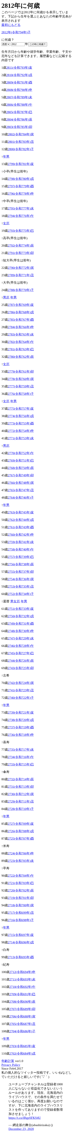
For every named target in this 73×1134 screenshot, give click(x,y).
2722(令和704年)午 (21, 875)
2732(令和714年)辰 (21, 779)
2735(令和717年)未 (21, 749)
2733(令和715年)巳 (21, 764)
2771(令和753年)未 (21, 438)
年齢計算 (7, 1061)
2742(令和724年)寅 (21, 683)
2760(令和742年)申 (21, 534)
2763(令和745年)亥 (21, 512)
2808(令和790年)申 (19, 90)
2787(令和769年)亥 (21, 305)
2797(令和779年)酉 (21, 186)
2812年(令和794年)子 (16, 32)
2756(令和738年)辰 (21, 564)
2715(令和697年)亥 (21, 935)
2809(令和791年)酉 (19, 82)
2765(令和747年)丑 (21, 490)
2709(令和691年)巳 (22, 994)
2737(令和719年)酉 (21, 727)
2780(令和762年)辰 (21, 356)
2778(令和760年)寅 (21, 379)
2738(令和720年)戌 (21, 720)
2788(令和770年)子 (21, 290)
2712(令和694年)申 (22, 972)
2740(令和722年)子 (21, 697)
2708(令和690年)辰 (22, 1001)
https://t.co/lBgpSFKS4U (25, 1118)
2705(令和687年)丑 (22, 1024)
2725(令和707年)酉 (21, 838)
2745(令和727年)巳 (21, 653)
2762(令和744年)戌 (21, 520)
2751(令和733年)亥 (21, 609)
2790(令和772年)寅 (21, 268)
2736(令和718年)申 (21, 735)
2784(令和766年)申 (21, 327)
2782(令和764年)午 (21, 342)
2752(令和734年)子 (21, 594)
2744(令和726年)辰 (21, 660)
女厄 (6, 223)
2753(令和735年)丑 (21, 586)
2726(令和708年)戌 (21, 831)
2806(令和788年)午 (19, 104)
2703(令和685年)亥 (22, 1046)
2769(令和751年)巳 (21, 460)
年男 (6, 156)
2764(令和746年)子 (21, 497)
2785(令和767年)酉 (21, 319)
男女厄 (15, 601)
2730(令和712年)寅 (21, 794)
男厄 (6, 297)
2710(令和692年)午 (22, 987)
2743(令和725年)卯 (21, 668)
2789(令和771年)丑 (21, 275)
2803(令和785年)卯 (19, 127)
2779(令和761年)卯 (21, 371)
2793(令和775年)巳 (21, 230)
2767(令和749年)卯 (21, 475)
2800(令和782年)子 (21, 149)
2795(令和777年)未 (21, 208)
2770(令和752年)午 (21, 453)
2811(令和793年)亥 (19, 67)
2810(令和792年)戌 (19, 75)
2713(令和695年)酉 (21, 957)
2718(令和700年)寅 (21, 905)
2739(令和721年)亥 (21, 712)
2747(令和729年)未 (21, 638)
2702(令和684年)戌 (22, 1053)
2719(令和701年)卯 (21, 898)
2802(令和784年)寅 (21, 134)
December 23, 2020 (21, 1129)
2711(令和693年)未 (22, 979)
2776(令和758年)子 (21, 394)
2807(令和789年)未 (19, 97)
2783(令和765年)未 (21, 334)
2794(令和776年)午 (21, 216)
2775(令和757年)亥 (21, 408)
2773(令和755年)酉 (21, 423)
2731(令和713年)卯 (21, 786)
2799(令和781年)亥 (21, 164)
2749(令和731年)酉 (21, 623)
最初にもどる (11, 25)
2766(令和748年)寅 (21, 482)
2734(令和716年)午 (21, 757)
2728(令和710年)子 (21, 809)
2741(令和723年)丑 (21, 690)
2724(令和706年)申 (21, 853)
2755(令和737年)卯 (21, 571)
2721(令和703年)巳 (21, 883)
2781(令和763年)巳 (21, 349)
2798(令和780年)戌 (21, 179)
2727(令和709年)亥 (21, 823)
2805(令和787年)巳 (19, 112)
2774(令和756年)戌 (21, 416)
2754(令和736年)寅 (21, 579)
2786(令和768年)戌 (21, 312)
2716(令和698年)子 (21, 920)
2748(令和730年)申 (21, 631)
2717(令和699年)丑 (21, 912)
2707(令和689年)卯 (22, 1009)
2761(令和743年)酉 (21, 527)
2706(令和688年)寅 (22, 1016)
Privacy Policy (10, 1065)
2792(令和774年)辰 (21, 245)
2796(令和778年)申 (21, 193)
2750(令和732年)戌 (21, 616)
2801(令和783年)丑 (21, 141)
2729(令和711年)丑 (21, 801)
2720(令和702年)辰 (21, 890)
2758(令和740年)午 (21, 549)
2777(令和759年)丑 (21, 386)
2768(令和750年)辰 (21, 468)
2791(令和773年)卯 (21, 253)
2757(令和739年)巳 (21, 557)
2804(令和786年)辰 (19, 119)
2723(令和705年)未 (21, 861)
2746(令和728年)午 (21, 646)
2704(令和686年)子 (22, 1031)
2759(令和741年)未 (21, 542)
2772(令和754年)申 (21, 431)
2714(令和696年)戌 (21, 942)
